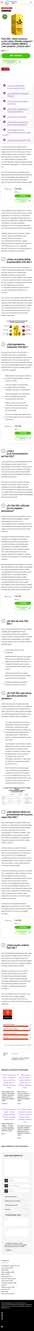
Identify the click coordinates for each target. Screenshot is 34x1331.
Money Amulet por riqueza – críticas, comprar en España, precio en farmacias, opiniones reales (8, 1127)
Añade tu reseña (26, 1045)
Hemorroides (5, 1276)
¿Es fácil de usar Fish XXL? (17, 117)
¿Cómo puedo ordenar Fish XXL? (19, 140)
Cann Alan (14, 1054)
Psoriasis (4, 1289)
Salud (3, 1291)
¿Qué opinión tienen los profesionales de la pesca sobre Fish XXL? (16, 132)
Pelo (2, 1285)
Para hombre (5, 1281)
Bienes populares (6, 10)
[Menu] (2, 2)
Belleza (3, 1270)
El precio (7, 1209)
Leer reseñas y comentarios (12, 1045)
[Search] (31, 2)
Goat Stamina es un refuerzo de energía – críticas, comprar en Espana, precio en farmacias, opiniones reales (8, 1096)
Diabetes (4, 1274)
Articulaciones (5, 1268)
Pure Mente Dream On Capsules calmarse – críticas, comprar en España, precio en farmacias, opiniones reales (24, 1130)
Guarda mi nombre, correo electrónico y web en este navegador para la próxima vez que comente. (16, 1244)
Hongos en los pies (7, 1278)
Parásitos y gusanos (7, 1283)
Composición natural (11, 1205)
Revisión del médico (11, 1196)
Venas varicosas (6, 1293)
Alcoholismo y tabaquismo (9, 1266)
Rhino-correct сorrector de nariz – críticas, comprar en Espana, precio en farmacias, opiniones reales (23, 1096)
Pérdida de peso (6, 1287)
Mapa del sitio (5, 1308)
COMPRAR (17, 56)
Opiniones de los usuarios (12, 1201)
